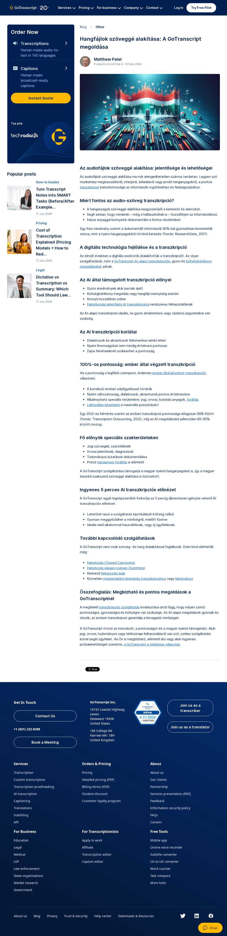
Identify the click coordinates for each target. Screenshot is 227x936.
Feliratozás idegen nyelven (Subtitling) (116, 568)
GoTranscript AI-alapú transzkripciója (142, 261)
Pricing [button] (84, 8)
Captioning (22, 801)
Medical (19, 854)
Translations (23, 808)
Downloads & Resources (136, 916)
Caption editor (92, 861)
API (16, 822)
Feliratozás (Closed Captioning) (111, 563)
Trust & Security (76, 916)
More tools (158, 883)
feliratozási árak (113, 573)
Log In (178, 8)
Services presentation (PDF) (170, 794)
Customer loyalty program (101, 801)
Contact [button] (152, 8)
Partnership (159, 787)
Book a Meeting (45, 742)
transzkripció (89, 187)
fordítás (193, 399)
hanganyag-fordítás (112, 462)
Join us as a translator (190, 727)
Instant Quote (41, 98)
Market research (26, 883)
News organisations (28, 876)
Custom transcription (29, 779)
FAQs (154, 815)
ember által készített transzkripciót (179, 373)
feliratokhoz (184, 578)
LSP (16, 861)
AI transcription (25, 794)
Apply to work (92, 840)
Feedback (157, 801)
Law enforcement (26, 868)
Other (100, 27)
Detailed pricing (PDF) (98, 779)
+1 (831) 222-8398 (27, 729)
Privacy (52, 916)
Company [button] (131, 8)
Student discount (95, 794)
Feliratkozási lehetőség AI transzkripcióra (118, 304)
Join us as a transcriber (190, 708)
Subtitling (21, 815)
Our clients (158, 779)
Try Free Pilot (201, 8)
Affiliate (87, 847)
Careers (156, 822)
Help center (103, 916)
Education (21, 840)
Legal (18, 847)
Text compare (160, 876)
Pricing (87, 772)
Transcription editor (97, 854)
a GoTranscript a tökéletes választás (152, 644)
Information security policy (170, 808)
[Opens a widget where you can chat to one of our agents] (210, 928)
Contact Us (45, 716)
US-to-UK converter (164, 861)
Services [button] (64, 8)
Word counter (160, 868)
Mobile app (158, 840)
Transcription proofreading (34, 787)
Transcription (23, 772)
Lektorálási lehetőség (103, 405)
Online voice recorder (166, 847)
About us (157, 772)
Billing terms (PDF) (95, 787)
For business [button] (107, 8)
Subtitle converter (163, 854)
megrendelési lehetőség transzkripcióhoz (134, 578)
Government (23, 890)
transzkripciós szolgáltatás (119, 607)
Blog (83, 27)
